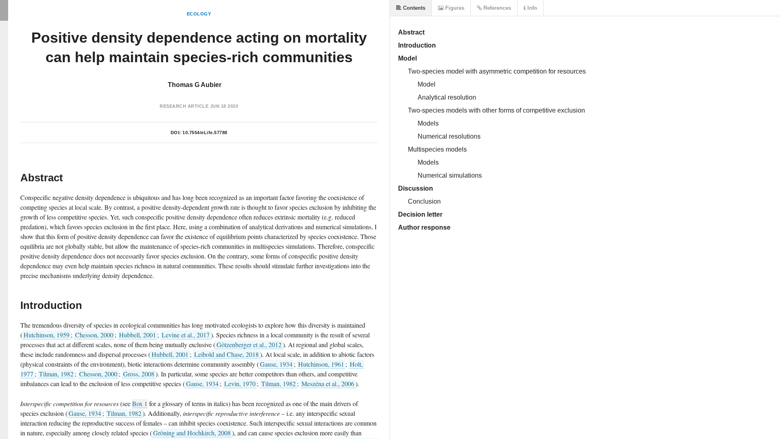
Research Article (184, 106)
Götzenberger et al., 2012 (249, 344)
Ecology (199, 13)
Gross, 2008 (138, 373)
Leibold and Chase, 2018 (226, 354)
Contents (413, 8)
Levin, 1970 (240, 383)
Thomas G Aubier (194, 84)
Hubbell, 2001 (137, 334)
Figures (454, 8)
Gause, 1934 (276, 364)
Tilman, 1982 (56, 373)
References (496, 8)
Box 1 (139, 403)
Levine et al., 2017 (186, 334)
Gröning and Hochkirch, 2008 (192, 432)
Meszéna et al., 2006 (327, 383)
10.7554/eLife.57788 (205, 132)
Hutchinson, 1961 (321, 364)
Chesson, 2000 (94, 334)
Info (531, 8)
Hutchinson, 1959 (46, 334)
